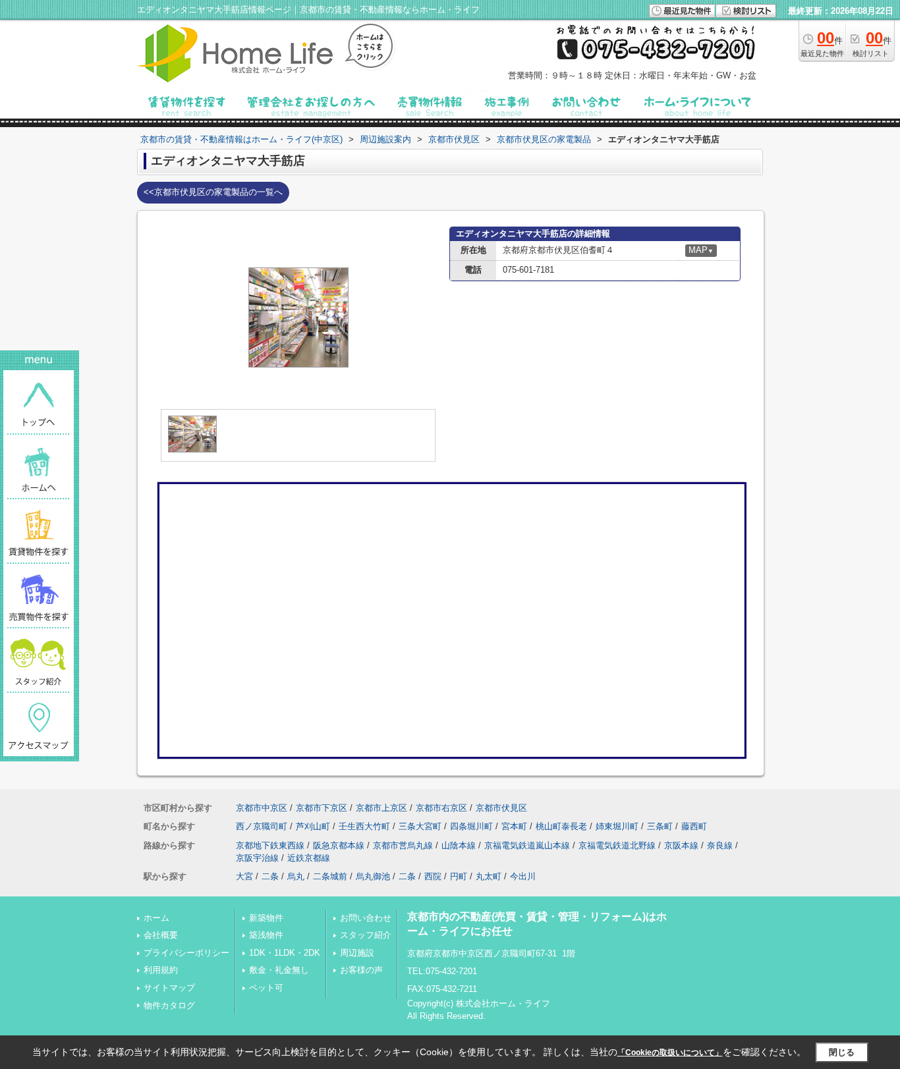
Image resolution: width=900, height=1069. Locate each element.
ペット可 (266, 988)
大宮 (244, 876)
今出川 (523, 876)
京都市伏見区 (501, 808)
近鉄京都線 (308, 858)
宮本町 (514, 826)
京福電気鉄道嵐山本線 (527, 845)
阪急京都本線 (338, 845)
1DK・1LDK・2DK (284, 953)
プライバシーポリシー (186, 953)
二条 (270, 876)
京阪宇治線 (257, 858)
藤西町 (694, 826)
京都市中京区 (261, 808)
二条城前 (330, 876)
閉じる (842, 1052)
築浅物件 (266, 935)
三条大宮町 (420, 826)
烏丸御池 (373, 876)
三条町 (660, 826)
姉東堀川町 (617, 826)
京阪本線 (681, 845)
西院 (432, 876)
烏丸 (295, 876)
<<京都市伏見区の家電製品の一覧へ (213, 192)
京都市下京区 (321, 808)
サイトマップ (169, 988)
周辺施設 (357, 953)
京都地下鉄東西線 (270, 845)
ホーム (156, 918)
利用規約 (161, 970)
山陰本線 (458, 845)
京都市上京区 (381, 808)
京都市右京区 (441, 808)
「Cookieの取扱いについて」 (670, 1052)
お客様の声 (361, 970)
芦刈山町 (313, 826)
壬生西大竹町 (364, 826)
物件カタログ (169, 1005)
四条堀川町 (471, 826)
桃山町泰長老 (561, 826)
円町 (458, 876)
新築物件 (266, 918)
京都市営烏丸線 (403, 845)
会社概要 (161, 935)
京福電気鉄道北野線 (617, 845)
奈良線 (720, 845)
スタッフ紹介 (365, 935)
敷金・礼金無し (279, 970)
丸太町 (488, 876)
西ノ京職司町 (261, 826)
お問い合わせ (365, 918)
